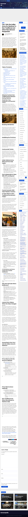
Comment (2, 454)
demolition (21, 233)
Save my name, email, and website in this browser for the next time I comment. (9, 484)
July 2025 (21, 134)
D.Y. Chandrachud (22, 230)
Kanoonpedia (4, 512)
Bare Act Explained (22, 147)
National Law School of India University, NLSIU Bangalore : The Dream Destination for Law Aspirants (23, 62)
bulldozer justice (22, 226)
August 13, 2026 (4, 506)
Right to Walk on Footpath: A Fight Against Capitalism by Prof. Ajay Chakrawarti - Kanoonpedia (23, 57)
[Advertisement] (14, 14)
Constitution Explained (23, 149)
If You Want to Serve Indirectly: (7, 91)
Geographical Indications (23, 234)
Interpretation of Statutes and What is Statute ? (23, 34)
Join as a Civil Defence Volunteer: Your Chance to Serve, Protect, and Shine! (13, 443)
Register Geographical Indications (23, 274)
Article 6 (21, 220)
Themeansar (20, 515)
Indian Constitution (22, 255)
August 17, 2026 (18, 498)
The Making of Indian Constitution (6, 441)
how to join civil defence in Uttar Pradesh (22, 249)
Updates (21, 207)
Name (2, 469)
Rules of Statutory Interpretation (19, 497)
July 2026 (21, 113)
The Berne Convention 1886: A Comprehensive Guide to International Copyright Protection (23, 104)
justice (21, 272)
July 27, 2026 (17, 506)
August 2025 (22, 132)
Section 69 (21, 277)
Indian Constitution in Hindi (22, 257)
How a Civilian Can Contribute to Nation (22, 238)
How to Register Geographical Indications (23, 251)
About (21, 164)
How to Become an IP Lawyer (23, 246)
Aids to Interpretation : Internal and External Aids (23, 40)
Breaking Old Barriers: (6, 72)
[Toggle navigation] (13, 7)
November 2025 (22, 126)
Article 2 (21, 217)
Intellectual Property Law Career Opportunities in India (23, 264)
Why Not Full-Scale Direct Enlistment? (8, 85)
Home (21, 162)
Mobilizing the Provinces (6, 73)
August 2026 (22, 111)
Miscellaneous (22, 205)
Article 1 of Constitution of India (23, 216)
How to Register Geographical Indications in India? (23, 253)
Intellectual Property (22, 260)
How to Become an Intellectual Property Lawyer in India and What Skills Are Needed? (23, 243)
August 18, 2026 (4, 498)
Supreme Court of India (23, 280)
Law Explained (22, 155)
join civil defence (22, 268)
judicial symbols (22, 269)
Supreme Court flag (22, 278)
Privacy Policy (22, 168)
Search (21, 22)
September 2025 (22, 130)
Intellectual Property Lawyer (22, 266)
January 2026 (22, 122)
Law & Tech (21, 153)
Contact (21, 166)
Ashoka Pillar (21, 223)
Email (2, 473)
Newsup (17, 515)
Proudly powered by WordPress (10, 515)
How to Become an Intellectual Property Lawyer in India (22, 240)
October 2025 (22, 128)
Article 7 (24, 220)
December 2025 (22, 124)
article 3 (24, 217)
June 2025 (21, 136)
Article (21, 214)
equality (24, 233)
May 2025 (21, 138)
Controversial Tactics (6, 74)
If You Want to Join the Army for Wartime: (9, 90)
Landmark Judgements (23, 151)
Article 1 (23, 214)
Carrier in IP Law (22, 227)
